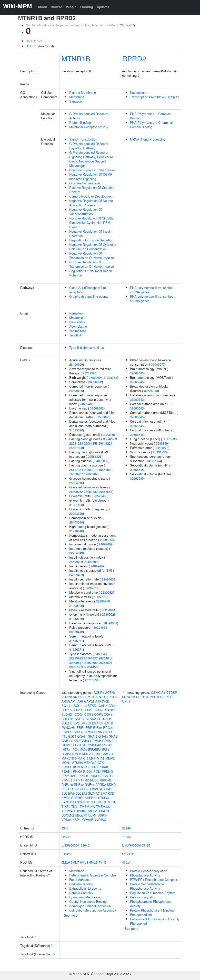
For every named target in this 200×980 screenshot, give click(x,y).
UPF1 (126, 701)
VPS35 (66, 819)
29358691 (105, 662)
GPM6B (95, 740)
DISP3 (75, 723)
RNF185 (67, 784)
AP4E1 (100, 697)
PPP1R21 (68, 775)
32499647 (76, 662)
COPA (98, 714)
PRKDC (95, 775)
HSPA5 (107, 745)
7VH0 (102, 862)
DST (95, 723)
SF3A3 (66, 789)
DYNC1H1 (106, 723)
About (42, 6)
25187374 (76, 469)
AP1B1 (89, 697)
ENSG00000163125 (136, 845)
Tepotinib (75, 335)
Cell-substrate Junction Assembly (93, 910)
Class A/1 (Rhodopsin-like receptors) (87, 289)
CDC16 (66, 710)
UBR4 (92, 815)
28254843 (105, 658)
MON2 (65, 762)
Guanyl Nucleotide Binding (88, 901)
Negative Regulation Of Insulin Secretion (90, 233)
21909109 (76, 605)
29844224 (105, 443)
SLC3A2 (81, 793)
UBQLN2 (67, 815)
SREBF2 (91, 797)
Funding (86, 6)
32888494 (163, 443)
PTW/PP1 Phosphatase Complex (153, 879)
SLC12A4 (78, 789)
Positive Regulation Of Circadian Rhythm (92, 189)
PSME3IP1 (69, 780)
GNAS (113, 736)
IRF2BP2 (94, 749)
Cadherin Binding (81, 884)
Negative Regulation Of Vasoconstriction (85, 211)
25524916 (76, 482)
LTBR (97, 754)
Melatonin (76, 317)
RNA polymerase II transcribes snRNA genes (151, 289)
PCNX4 (82, 767)
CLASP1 (110, 710)
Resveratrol (77, 322)
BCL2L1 (67, 705)
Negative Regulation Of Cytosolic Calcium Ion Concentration (92, 246)
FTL (64, 736)
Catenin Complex (81, 892)
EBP (89, 727)
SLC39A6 (68, 793)
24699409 (76, 390)
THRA (111, 802)
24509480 (101, 653)
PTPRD (83, 780)
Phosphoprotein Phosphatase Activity (150, 903)
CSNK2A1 (158, 692)
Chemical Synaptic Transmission (92, 170)
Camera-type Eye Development (91, 196)
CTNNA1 (92, 718)
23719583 (89, 373)
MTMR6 (77, 762)
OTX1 (102, 762)
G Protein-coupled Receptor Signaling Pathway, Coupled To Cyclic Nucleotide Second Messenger (91, 159)
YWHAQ (100, 819)
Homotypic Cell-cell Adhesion (90, 906)
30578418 (76, 631)
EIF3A (97, 727)
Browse (56, 6)
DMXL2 (85, 723)
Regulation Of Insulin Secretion (91, 240)
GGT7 (72, 736)
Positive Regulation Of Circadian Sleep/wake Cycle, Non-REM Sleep (92, 222)
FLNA (98, 732)
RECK (94, 780)
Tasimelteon (77, 330)
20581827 (91, 658)
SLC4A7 (94, 793)
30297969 (76, 667)
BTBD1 (93, 705)
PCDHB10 (68, 767)
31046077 (158, 364)
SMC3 (65, 797)
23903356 (76, 513)
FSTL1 (107, 732)
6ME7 (75, 862)
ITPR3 (76, 754)
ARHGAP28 (86, 701)
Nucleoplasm (139, 92)
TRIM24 (67, 811)
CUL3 (65, 723)
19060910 (101, 596)
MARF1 (83, 758)
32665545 (137, 373)
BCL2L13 (80, 705)
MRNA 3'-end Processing (147, 139)
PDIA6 (103, 767)
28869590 (91, 662)
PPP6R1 (82, 775)
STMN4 (103, 797)
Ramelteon (76, 313)
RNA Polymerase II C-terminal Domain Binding (151, 124)
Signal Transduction (83, 139)
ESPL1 (66, 732)
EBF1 (81, 727)
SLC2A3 (92, 789)
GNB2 (75, 740)
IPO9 (83, 749)
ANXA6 (78, 697)
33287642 (137, 399)
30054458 (91, 667)
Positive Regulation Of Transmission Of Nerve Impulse (91, 264)
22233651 (110, 434)
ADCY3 (66, 697)
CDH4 (98, 710)
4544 (64, 828)
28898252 (76, 491)
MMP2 (110, 758)
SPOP (167, 697)
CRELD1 (67, 718)
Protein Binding (80, 122)
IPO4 (75, 749)
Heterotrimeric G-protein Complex (92, 875)
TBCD (90, 802)
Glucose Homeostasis (84, 183)
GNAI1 (82, 736)
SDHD (111, 784)
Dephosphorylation (143, 897)
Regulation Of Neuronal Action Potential (90, 272)
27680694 (95, 377)
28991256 (160, 452)
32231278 (161, 447)
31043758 (110, 377)
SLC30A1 (105, 789)
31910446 (76, 531)
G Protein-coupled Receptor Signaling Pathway (88, 145)
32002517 (92, 588)
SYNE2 (66, 802)
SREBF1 (77, 797)
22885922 (76, 658)
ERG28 (108, 727)
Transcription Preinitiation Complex (154, 97)
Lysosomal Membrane (84, 897)
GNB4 (84, 740)
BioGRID (32, 46)
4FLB (126, 862)
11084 (126, 836)
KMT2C (87, 754)
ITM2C (66, 754)
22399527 (107, 592)
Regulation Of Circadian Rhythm (152, 892)
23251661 (108, 610)
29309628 (109, 614)
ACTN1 (110, 692)
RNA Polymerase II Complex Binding (150, 115)
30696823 (95, 382)
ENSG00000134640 (75, 845)
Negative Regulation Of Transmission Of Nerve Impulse (91, 255)
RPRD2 (134, 58)
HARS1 (66, 745)
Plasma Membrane (82, 92)
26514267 (127, 25)
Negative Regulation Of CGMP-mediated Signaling (91, 176)
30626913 (151, 390)
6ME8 (84, 862)
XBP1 (76, 819)
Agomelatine (78, 326)
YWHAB (87, 819)
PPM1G (107, 771)
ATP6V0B (102, 701)
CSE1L (80, 718)
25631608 (76, 447)
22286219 (103, 601)
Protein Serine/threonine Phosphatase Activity (147, 886)
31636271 (76, 640)
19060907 (76, 474)
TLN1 (75, 806)
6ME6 (65, 862)
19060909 (91, 474)
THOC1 (101, 802)
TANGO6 (79, 802)
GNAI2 (92, 736)
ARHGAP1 (69, 701)
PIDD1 (87, 771)
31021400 (76, 504)
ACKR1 (99, 692)
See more (71, 915)
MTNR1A (90, 762)
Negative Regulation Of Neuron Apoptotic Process (91, 202)
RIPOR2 (105, 780)
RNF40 (79, 784)
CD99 (112, 705)
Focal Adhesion (80, 879)
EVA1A (77, 732)
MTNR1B (75, 58)
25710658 (92, 680)
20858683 (105, 491)
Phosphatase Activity (145, 875)
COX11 (109, 714)
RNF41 (89, 784)
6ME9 (93, 862)
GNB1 (65, 740)
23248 (126, 828)
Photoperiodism (141, 914)
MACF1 (107, 754)
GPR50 (107, 740)
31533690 (102, 417)
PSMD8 (106, 775)
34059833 (101, 460)
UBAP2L (104, 811)
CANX (103, 705)
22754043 (76, 553)
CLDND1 (67, 714)
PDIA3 (93, 767)
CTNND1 (105, 718)
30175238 (170, 439)
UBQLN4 (81, 815)
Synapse (75, 101)
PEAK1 (66, 771)
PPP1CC (156, 697)
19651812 (105, 469)
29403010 (76, 522)
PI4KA (77, 771)
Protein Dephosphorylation (148, 870)
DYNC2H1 (68, 727)
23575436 (100, 496)
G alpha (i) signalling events (89, 296)
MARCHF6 (69, 758)
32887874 (154, 460)
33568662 (97, 408)
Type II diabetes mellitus (86, 347)
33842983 (110, 439)
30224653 (100, 627)
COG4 (79, 714)
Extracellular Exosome (85, 888)
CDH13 (88, 710)
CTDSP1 (172, 692)
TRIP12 (91, 811)
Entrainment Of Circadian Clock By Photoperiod (155, 921)
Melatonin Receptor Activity (88, 126)
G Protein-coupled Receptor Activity (88, 115)
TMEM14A (87, 806)
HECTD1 (79, 745)
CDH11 (77, 710)
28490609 (76, 364)
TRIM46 (79, 811)
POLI (97, 771)
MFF (92, 758)
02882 (65, 836)
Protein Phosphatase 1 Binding (152, 910)
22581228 (76, 443)
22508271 (91, 469)
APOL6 (111, 697)
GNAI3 (103, 736)
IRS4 (105, 749)
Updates (103, 6)
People (71, 6)
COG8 (88, 714)
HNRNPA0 (93, 745)
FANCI (88, 732)
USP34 (103, 815)
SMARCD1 (108, 793)
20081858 (91, 443)
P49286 (66, 853)
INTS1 (65, 749)
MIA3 (100, 758)
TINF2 (65, 806)
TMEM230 (103, 806)
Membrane (76, 97)
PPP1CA (142, 697)
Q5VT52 (128, 853)
